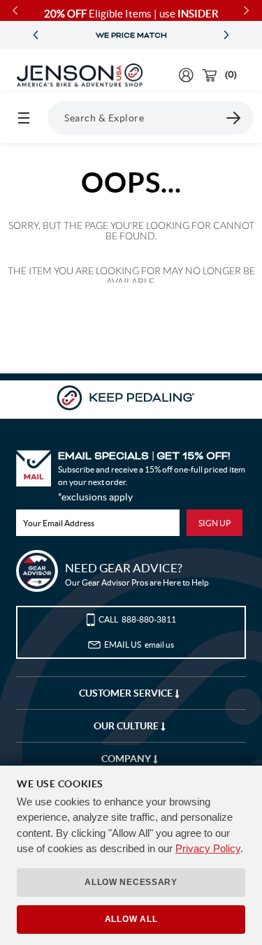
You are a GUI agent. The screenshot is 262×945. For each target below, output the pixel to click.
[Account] (186, 75)
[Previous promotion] (35, 35)
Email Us (139, 644)
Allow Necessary (131, 882)
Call (137, 619)
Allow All (131, 919)
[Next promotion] (226, 35)
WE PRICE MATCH (131, 35)
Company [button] (127, 758)
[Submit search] (234, 118)
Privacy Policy (207, 848)
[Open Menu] (23, 118)
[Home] (80, 75)
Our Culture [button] (127, 725)
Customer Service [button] (127, 693)
